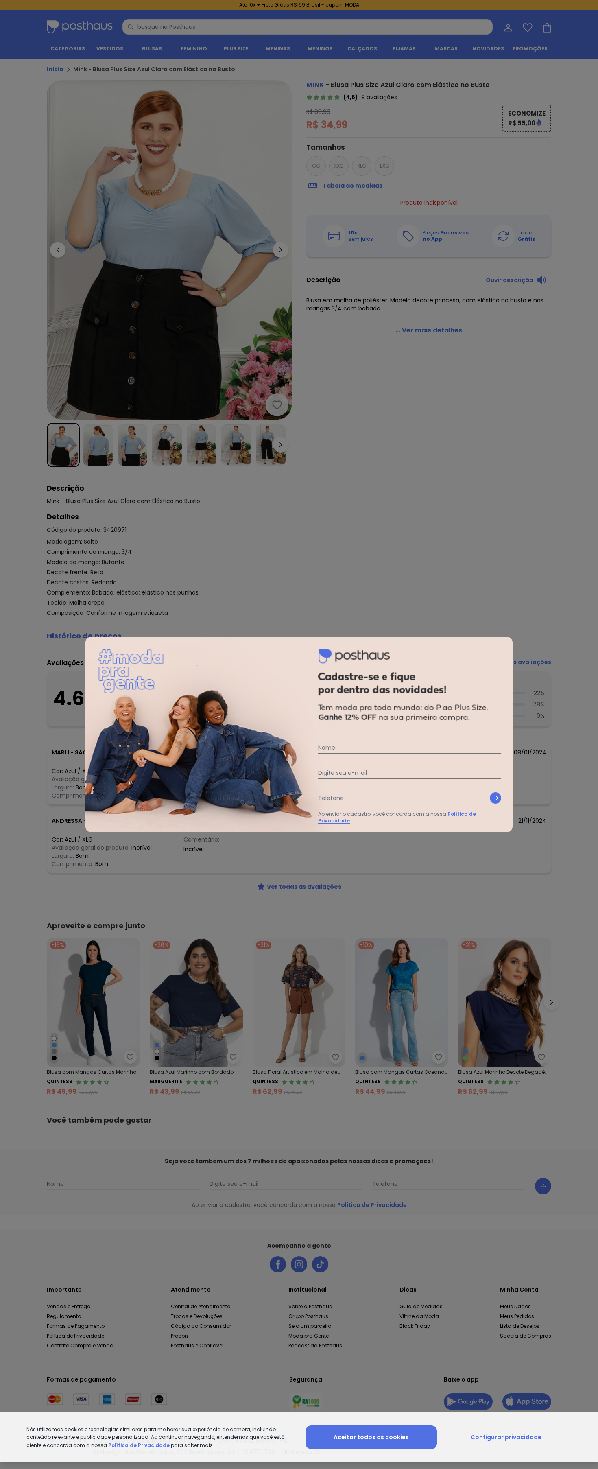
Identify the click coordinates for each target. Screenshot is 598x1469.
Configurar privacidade (506, 1437)
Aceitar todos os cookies (371, 1437)
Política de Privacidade (139, 1445)
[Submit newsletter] (495, 798)
